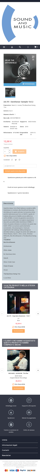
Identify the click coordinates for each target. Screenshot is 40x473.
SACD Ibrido (32, 121)
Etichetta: (7, 121)
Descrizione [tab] (8, 203)
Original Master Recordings (18, 378)
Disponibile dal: (24, 133)
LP (18, 318)
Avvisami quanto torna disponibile (15, 171)
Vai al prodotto (18, 331)
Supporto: (23, 121)
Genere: (6, 126)
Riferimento (8, 132)
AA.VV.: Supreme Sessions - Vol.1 (18, 316)
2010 (26, 126)
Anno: (22, 126)
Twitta (15, 160)
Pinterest (19, 160)
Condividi (12, 160)
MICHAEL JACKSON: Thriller (18, 373)
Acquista (19, 151)
